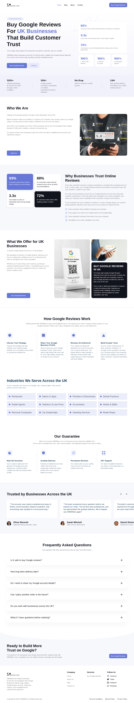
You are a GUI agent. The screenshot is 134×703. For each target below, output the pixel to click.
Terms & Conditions (96, 699)
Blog (65, 5)
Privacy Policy (122, 699)
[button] (15, 18)
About (72, 5)
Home (59, 5)
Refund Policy (110, 699)
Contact (80, 5)
